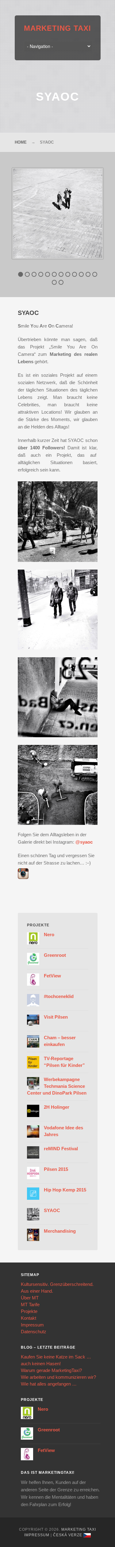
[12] (94, 274)
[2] (27, 274)
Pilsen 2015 (56, 1169)
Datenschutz (33, 1331)
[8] (67, 274)
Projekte (29, 1311)
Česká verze (67, 1535)
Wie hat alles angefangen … (49, 1383)
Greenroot (55, 955)
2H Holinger (56, 1107)
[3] (34, 274)
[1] (20, 274)
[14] (61, 282)
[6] (54, 274)
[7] (61, 274)
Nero (49, 934)
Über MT (30, 1297)
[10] (81, 274)
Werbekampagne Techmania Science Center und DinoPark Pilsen (56, 1086)
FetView (52, 975)
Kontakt (28, 1318)
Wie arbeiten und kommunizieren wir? (58, 1377)
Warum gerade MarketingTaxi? (51, 1370)
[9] (74, 274)
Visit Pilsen (56, 1017)
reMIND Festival (61, 1148)
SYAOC (52, 1210)
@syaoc (84, 842)
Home (21, 142)
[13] (54, 282)
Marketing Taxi (57, 28)
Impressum (32, 1324)
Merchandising (60, 1231)
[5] (47, 274)
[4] (40, 274)
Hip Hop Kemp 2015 (65, 1189)
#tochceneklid (59, 996)
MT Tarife (30, 1304)
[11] (88, 274)
